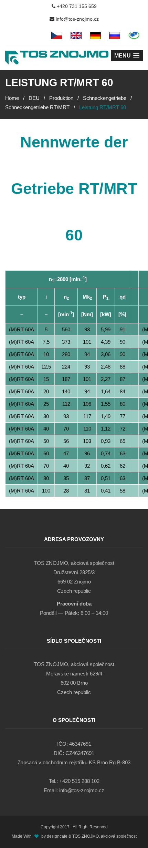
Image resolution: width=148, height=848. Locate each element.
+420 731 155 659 (76, 6)
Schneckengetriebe (104, 98)
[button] (127, 55)
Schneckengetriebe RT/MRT (37, 107)
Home (12, 98)
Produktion (61, 98)
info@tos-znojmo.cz (76, 19)
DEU (34, 98)
